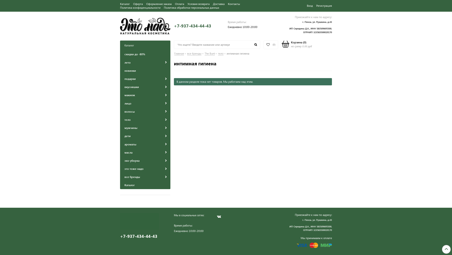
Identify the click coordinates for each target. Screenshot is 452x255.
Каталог (125, 4)
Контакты (234, 4)
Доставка (219, 4)
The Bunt (210, 53)
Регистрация (324, 5)
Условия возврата (199, 4)
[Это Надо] (145, 25)
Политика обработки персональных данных (191, 7)
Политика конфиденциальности (140, 7)
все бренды (194, 53)
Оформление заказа (159, 4)
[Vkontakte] (218, 216)
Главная (179, 53)
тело (221, 53)
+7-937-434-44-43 (192, 26)
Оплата (179, 4)
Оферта (138, 4)
